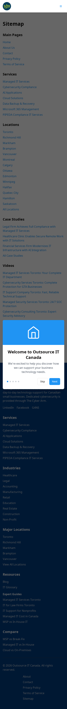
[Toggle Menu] (60, 6)
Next (54, 381)
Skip (42, 381)
